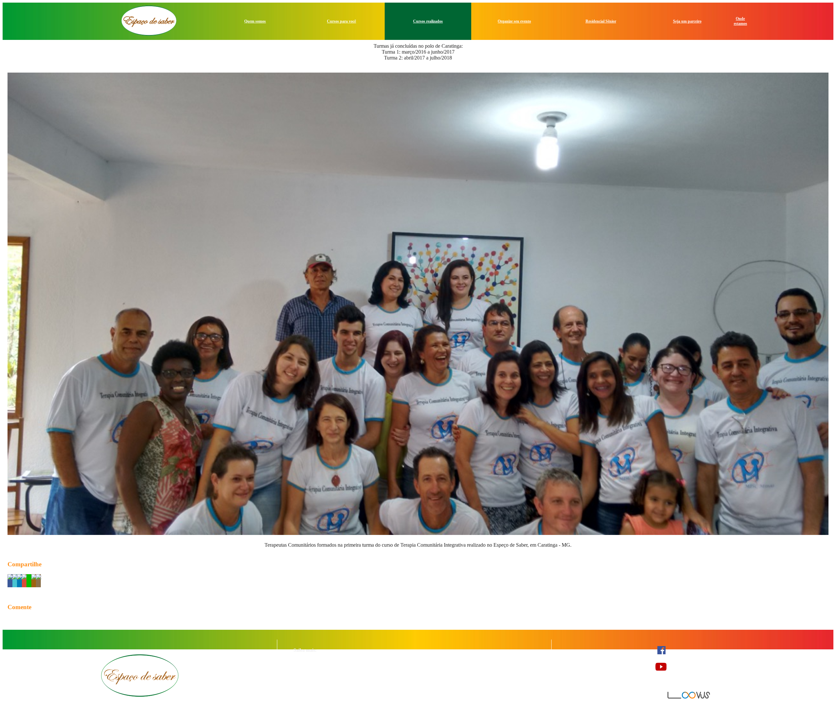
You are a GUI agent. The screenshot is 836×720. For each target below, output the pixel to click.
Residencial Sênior (601, 21)
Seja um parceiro (687, 21)
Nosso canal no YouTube (696, 670)
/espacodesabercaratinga (694, 654)
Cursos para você (341, 21)
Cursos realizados (428, 21)
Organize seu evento (514, 21)
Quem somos (255, 21)
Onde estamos (740, 21)
